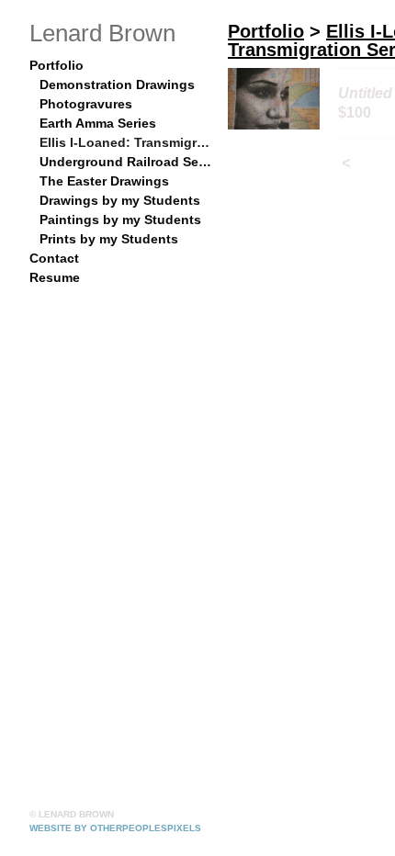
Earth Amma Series (98, 123)
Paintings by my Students (120, 219)
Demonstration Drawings (117, 84)
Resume (54, 277)
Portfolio (56, 65)
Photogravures (86, 103)
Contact (54, 258)
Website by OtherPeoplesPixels (115, 828)
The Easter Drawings (104, 181)
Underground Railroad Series (127, 161)
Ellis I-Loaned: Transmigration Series (127, 142)
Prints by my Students (109, 238)
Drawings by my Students (120, 200)
